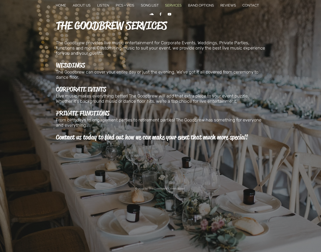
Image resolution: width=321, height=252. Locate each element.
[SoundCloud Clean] (151, 14)
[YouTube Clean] (169, 14)
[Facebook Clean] (160, 14)
